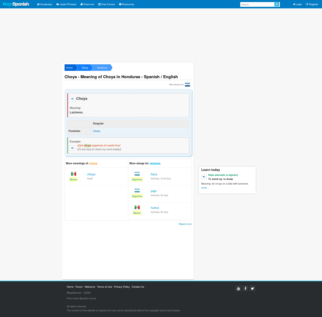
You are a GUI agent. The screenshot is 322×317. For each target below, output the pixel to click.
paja (153, 191)
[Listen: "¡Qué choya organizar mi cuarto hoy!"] (72, 148)
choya (93, 163)
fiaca (154, 174)
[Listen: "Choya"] (72, 98)
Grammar (88, 4)
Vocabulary (45, 4)
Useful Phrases (67, 4)
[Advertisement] (161, 35)
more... (205, 187)
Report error (185, 224)
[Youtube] (238, 288)
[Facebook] (245, 288)
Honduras (102, 67)
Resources (127, 4)
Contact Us (138, 286)
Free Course (108, 4)
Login (298, 4)
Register (313, 4)
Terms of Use (104, 286)
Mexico (73, 179)
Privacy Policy (122, 286)
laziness (155, 163)
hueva (155, 207)
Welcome (90, 286)
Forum (79, 286)
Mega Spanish (16, 4)
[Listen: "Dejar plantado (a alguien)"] (204, 176)
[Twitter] (252, 288)
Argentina (137, 179)
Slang (85, 67)
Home (69, 67)
